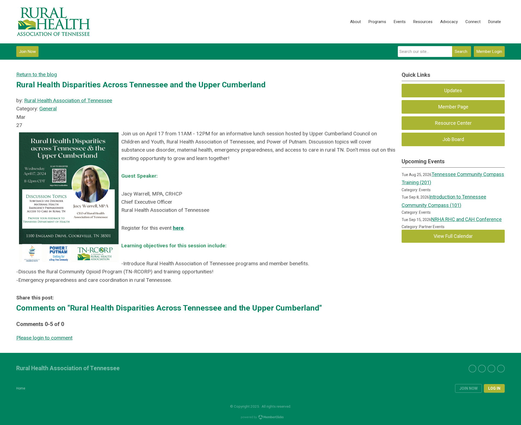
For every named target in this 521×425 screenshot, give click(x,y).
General (48, 109)
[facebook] (482, 368)
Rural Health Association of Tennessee (68, 100)
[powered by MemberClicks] (260, 418)
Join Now (27, 51)
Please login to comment (44, 338)
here (178, 228)
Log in (494, 388)
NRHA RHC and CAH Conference (466, 219)
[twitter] (472, 368)
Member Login (489, 51)
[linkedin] (491, 368)
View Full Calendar (453, 236)
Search (461, 51)
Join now (468, 388)
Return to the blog (36, 74)
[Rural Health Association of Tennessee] (53, 21)
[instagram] (501, 368)
